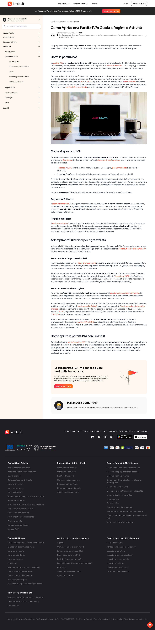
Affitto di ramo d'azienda (19, 468)
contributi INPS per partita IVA (132, 249)
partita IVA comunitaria (76, 87)
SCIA (61, 311)
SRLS (89, 82)
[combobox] (21, 26)
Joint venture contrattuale (20, 480)
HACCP (55, 314)
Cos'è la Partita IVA (58, 22)
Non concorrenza (15, 488)
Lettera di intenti (15, 484)
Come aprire (14, 62)
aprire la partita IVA (76, 342)
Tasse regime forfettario (19, 77)
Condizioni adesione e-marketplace (123, 468)
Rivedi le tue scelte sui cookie (136, 619)
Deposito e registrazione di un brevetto (125, 491)
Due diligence (14, 476)
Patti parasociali (15, 492)
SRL (83, 82)
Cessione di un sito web (118, 476)
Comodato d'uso (114, 543)
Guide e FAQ (95, 431)
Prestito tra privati (65, 476)
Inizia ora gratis (139, 4)
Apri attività (63, 4)
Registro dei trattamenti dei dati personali (126, 511)
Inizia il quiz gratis (111, 11)
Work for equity (15, 521)
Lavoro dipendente (16, 555)
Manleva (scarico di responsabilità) (24, 567)
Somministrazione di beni (69, 571)
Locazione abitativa (116, 551)
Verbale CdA (13, 529)
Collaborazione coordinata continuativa (26, 543)
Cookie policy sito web (117, 487)
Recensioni (142, 431)
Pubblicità (61, 567)
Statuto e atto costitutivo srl (21, 508)
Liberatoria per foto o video (119, 495)
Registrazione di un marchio (120, 507)
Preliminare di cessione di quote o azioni (26, 496)
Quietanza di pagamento (68, 480)
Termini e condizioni (102, 619)
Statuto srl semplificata (18, 513)
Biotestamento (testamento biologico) (25, 597)
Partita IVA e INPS (16, 82)
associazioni (130, 82)
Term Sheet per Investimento (21, 517)
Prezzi (94, 4)
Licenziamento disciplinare (20, 575)
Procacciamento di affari (68, 555)
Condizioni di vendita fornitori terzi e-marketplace (124, 481)
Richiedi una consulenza (76, 407)
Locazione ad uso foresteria (119, 555)
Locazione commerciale (118, 559)
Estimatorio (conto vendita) (70, 551)
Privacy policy (113, 503)
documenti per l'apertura (108, 160)
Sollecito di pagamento (68, 492)
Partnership (130, 431)
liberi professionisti (87, 263)
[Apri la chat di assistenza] (150, 625)
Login (125, 4)
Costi (11, 72)
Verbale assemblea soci (18, 525)
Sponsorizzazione (65, 575)
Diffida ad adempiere (66, 472)
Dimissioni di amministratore (21, 547)
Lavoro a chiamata (16, 551)
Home (68, 431)
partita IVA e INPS (86, 322)
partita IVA (58, 63)
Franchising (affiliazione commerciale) (74, 563)
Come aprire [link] (74, 22)
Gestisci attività (79, 4)
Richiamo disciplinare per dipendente (25, 584)
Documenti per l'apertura (19, 67)
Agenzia (61, 543)
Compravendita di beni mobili (70, 547)
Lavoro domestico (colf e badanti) (23, 601)
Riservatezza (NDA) (16, 500)
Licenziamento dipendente (20, 571)
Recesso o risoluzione (67, 484)
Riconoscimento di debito (69, 488)
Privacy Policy (117, 619)
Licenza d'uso (113, 499)
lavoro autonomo (114, 66)
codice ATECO (65, 168)
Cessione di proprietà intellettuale (123, 472)
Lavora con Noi (116, 431)
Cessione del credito (67, 468)
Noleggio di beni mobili (118, 567)
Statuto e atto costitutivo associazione (26, 504)
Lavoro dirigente (15, 559)
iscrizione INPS (122, 276)
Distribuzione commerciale (69, 559)
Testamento (13, 605)
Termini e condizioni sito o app (121, 522)
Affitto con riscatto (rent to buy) (121, 547)
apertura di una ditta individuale (124, 293)
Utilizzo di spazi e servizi (118, 571)
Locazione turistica (115, 563)
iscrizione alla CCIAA (87, 306)
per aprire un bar (119, 168)
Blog (105, 431)
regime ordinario (60, 223)
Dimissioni (12, 563)
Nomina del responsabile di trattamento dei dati (127, 516)
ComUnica (67, 160)
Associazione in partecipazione (22, 472)
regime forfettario (60, 204)
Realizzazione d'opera (17, 579)
